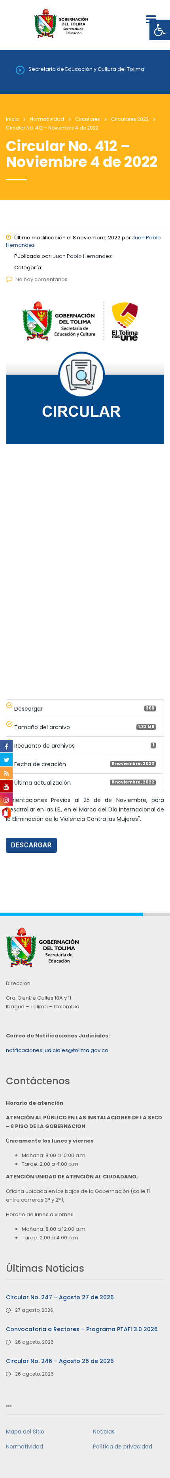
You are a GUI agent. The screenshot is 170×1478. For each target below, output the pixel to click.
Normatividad (24, 1446)
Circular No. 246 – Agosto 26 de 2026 (60, 1361)
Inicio (12, 119)
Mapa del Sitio (25, 1431)
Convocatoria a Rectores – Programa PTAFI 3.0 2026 (82, 1329)
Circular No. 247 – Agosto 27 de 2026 (60, 1297)
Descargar (31, 845)
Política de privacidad (122, 1446)
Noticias (104, 1431)
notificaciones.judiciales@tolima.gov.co (57, 1050)
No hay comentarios (41, 279)
